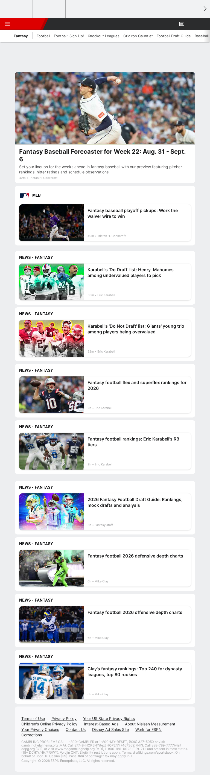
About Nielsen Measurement (150, 724)
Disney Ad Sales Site (110, 729)
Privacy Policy (64, 718)
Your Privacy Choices (40, 729)
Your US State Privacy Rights (109, 718)
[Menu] (7, 24)
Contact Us (76, 729)
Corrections (31, 735)
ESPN (29, 24)
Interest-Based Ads (101, 724)
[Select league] (17, 9)
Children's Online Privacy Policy (49, 724)
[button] (192, 24)
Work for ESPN (148, 729)
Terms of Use (33, 718)
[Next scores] (204, 9)
